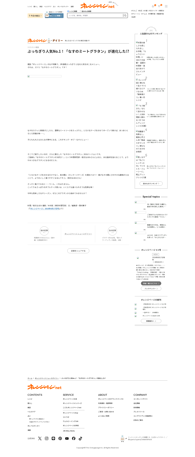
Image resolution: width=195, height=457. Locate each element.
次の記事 (112, 230)
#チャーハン (135, 14)
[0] (153, 6)
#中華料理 (151, 14)
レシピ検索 (73, 11)
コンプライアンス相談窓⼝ (142, 416)
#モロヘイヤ (153, 10)
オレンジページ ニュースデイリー (78, 233)
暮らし (36, 6)
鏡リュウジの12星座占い (36, 419)
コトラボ (66, 417)
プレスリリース (138, 412)
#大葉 (145, 10)
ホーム (30, 378)
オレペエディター (63, 6)
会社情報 (136, 403)
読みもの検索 (86, 11)
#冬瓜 (140, 10)
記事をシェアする (78, 250)
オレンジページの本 (70, 399)
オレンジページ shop (70, 413)
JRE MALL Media (69, 431)
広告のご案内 (138, 420)
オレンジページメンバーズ (72, 403)
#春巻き (161, 10)
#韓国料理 (160, 14)
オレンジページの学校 (71, 425)
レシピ (30, 6)
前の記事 (44, 230)
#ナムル (144, 14)
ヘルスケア (47, 6)
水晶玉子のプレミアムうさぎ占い (39, 422)
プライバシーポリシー (106, 407)
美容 (40, 6)
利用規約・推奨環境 (105, 403)
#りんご (134, 10)
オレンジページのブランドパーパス (110, 399)
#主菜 (133, 17)
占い (54, 6)
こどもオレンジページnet (72, 407)
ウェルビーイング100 (70, 421)
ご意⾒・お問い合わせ (106, 412)
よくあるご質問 (103, 416)
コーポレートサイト (140, 399)
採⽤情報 (136, 407)
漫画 (72, 6)
